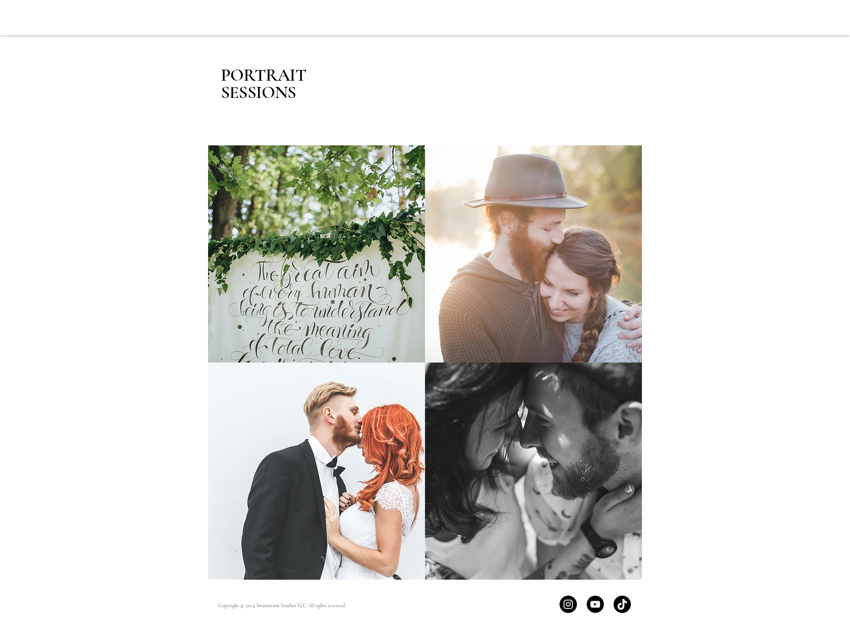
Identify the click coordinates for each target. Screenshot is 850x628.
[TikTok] (622, 604)
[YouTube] (595, 604)
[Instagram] (568, 604)
